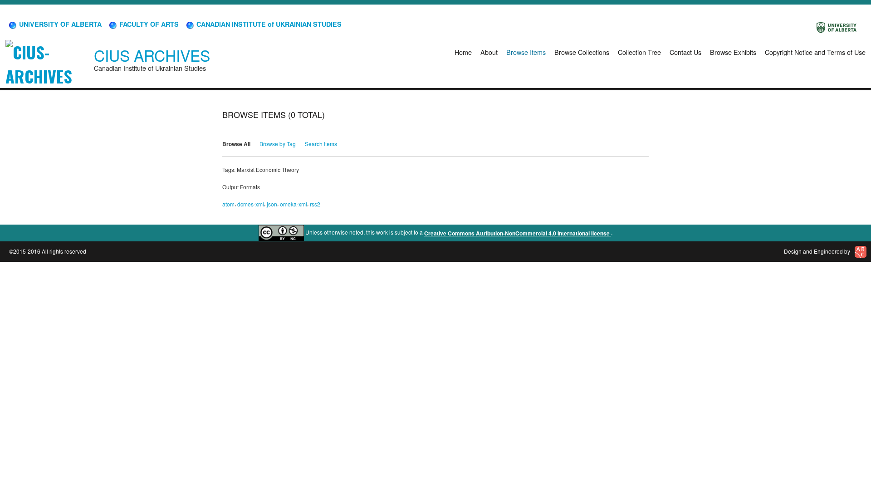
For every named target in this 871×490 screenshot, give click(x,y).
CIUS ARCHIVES (152, 55)
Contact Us (685, 52)
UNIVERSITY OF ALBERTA (59, 24)
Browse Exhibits (733, 52)
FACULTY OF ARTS (148, 24)
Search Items (321, 143)
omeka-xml (293, 204)
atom (228, 204)
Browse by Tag (277, 143)
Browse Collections (581, 52)
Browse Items (526, 52)
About (489, 52)
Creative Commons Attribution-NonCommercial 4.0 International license (517, 233)
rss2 (315, 204)
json (272, 204)
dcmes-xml (250, 204)
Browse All (236, 144)
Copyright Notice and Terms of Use (815, 52)
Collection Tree (639, 52)
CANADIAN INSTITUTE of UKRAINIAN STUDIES (268, 24)
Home (463, 52)
